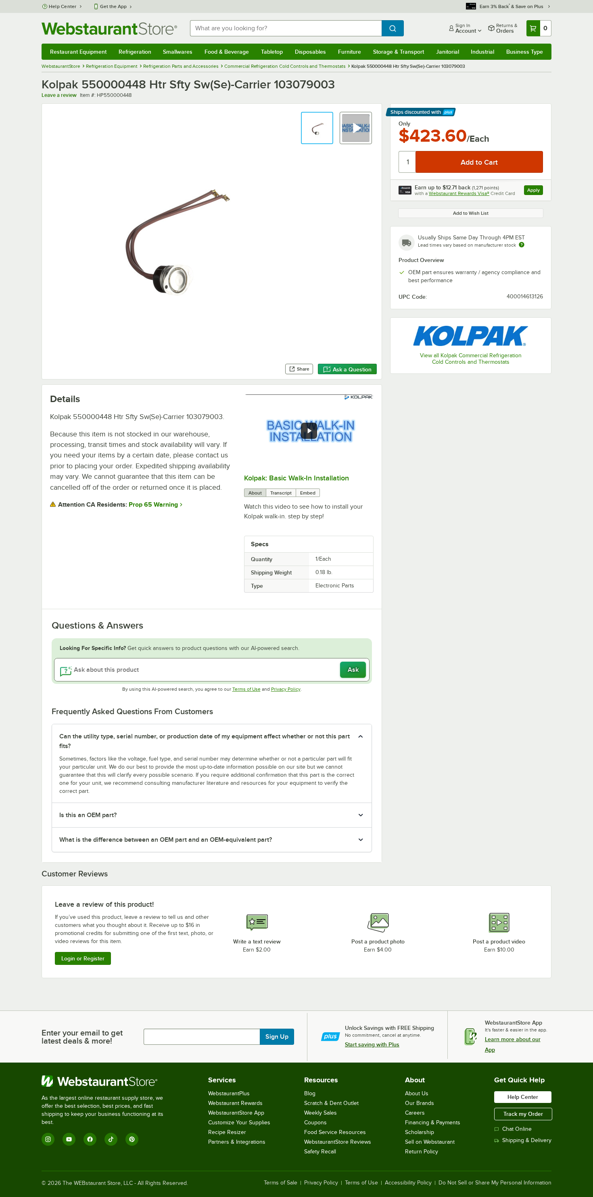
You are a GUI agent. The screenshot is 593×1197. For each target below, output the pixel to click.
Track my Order (523, 1114)
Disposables (310, 51)
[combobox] (286, 28)
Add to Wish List (471, 213)
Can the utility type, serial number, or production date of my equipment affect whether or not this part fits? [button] (204, 741)
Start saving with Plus (372, 1044)
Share (303, 369)
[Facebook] (90, 1139)
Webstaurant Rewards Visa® (459, 193)
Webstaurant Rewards (235, 1103)
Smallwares (177, 51)
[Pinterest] (131, 1139)
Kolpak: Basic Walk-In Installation (296, 478)
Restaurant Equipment (78, 51)
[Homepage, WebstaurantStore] (109, 28)
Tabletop (272, 51)
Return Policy (421, 1152)
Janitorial (447, 51)
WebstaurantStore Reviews (337, 1142)
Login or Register (82, 958)
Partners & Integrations (236, 1142)
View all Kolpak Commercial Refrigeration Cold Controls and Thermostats (471, 358)
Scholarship (419, 1132)
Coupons (315, 1122)
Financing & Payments (432, 1122)
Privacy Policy (286, 689)
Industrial (482, 51)
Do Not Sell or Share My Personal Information (494, 1183)
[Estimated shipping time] (521, 244)
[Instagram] (48, 1139)
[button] (317, 128)
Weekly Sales (320, 1113)
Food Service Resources (335, 1132)
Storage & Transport (398, 51)
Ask (353, 669)
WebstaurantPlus (229, 1093)
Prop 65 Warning (153, 504)
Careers (415, 1113)
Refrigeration (135, 51)
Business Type (524, 51)
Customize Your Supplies (239, 1122)
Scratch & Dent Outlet (331, 1103)
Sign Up (276, 1036)
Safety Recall (320, 1152)
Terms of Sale (280, 1183)
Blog (309, 1093)
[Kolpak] (471, 336)
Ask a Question (352, 369)
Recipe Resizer (227, 1132)
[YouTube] (69, 1139)
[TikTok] (110, 1139)
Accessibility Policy (408, 1183)
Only (404, 123)
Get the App (113, 6)
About (255, 493)
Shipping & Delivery (526, 1140)
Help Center (63, 6)
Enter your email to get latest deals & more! (82, 1037)
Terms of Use (246, 689)
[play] (309, 431)
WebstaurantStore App (236, 1113)
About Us (416, 1093)
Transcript (281, 493)
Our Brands (419, 1103)
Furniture (349, 51)
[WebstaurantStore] (108, 1081)
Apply (535, 191)
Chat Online (517, 1129)
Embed (307, 493)
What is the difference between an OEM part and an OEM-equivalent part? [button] (165, 839)
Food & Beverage (227, 51)
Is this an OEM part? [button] (88, 815)
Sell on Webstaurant (430, 1142)
